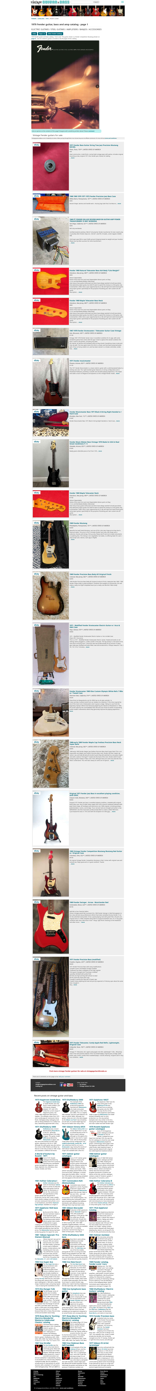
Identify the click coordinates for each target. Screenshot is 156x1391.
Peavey (80, 1384)
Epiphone (36, 1378)
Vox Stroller (49, 1345)
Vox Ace (41, 1278)
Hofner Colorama (48, 1183)
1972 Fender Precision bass (101, 1316)
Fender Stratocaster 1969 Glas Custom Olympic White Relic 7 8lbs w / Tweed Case (96, 692)
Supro (102, 1378)
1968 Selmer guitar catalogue (98, 1155)
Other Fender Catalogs (55, 34)
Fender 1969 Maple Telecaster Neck (84, 493)
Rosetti (101, 1134)
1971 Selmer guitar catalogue (71, 1155)
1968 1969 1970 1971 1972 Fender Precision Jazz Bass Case (93, 196)
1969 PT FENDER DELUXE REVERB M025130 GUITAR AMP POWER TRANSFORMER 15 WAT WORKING (95, 220)
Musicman (81, 1380)
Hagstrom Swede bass (53, 1102)
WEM (101, 1382)
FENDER (33, 18)
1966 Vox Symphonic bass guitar (74, 1290)
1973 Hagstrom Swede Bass (47, 1099)
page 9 (33, 38)
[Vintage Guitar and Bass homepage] (50, 2)
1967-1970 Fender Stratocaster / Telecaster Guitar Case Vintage (95, 331)
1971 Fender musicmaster (80, 361)
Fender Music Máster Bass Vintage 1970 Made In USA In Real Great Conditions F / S (94, 443)
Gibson (58, 1371)
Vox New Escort (78, 1264)
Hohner (58, 1385)
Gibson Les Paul (71, 1120)
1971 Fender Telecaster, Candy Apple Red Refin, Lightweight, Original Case (95, 1044)
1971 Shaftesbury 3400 (45, 1126)
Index (34, 34)
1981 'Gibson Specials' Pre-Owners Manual (47, 1236)
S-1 (45, 1259)
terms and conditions (111, 138)
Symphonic (76, 1293)
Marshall (80, 1376)
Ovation (80, 1382)
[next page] (97, 87)
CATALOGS (41, 18)
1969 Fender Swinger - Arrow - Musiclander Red (89, 902)
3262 (108, 1307)
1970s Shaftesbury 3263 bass (73, 1236)
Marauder (78, 1212)
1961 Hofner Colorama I (46, 1181)
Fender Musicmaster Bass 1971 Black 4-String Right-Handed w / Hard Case (96, 413)
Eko (34, 1376)
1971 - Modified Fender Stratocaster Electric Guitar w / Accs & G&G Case (95, 626)
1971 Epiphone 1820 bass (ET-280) (46, 1209)
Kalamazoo (81, 1373)
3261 (94, 1307)
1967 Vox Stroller (43, 1343)
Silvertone (103, 1376)
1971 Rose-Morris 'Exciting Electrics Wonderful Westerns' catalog (74, 1318)
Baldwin (35, 1373)
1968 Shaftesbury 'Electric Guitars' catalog (101, 1290)
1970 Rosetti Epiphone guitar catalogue (99, 1127)
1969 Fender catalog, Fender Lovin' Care (99, 1263)
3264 (110, 1302)
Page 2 (41, 34)
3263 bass (80, 1248)
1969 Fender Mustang (78, 523)
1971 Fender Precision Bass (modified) (85, 959)
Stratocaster (66, 1147)
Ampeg (35, 1371)
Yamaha (102, 1384)
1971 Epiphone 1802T (99, 1099)
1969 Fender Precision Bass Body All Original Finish (90, 574)
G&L (34, 1384)
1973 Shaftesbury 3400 (72, 1099)
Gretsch (58, 1375)
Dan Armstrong (38, 1375)
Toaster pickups (102, 1203)
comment (91, 131)
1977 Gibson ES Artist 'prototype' (99, 1344)
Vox (101, 1380)
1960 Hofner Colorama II (100, 1181)
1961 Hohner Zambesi (99, 1235)
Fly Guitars (83, 1084)
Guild (57, 1376)
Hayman (58, 1382)
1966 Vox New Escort (71, 1262)
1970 (47, 18)
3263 (92, 1309)
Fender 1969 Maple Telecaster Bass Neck (86, 300)
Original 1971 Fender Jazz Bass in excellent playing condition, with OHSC (95, 794)
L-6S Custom (53, 1259)
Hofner (58, 1384)
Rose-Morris (55, 1131)
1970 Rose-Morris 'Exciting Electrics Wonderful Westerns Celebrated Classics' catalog (47, 1319)
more (72, 158)
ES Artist (104, 1349)
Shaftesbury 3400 (75, 1103)
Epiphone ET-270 (102, 1105)
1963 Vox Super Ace (44, 1262)
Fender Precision (75, 1300)
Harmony (59, 1380)
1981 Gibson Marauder (72, 1208)
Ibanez (80, 1371)
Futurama (36, 1382)
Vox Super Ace (50, 1264)
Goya (57, 1373)
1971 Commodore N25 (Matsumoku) (72, 1182)
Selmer (58, 1185)
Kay (79, 1375)
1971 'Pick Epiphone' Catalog (98, 1209)
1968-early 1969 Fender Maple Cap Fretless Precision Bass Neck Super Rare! (95, 743)
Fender (35, 1380)
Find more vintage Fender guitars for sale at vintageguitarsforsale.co (78, 1071)
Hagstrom (59, 1378)
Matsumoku (82, 1107)
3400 (44, 1138)
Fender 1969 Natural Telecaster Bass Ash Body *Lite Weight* (94, 270)
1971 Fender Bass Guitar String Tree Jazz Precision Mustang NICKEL (94, 146)
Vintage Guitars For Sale (87, 1086)
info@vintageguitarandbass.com (45, 1084)
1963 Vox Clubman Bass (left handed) (73, 1344)
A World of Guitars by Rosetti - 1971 (45, 1155)
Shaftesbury (47, 1129)
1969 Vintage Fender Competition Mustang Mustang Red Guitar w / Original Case (96, 852)
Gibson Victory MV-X (79, 1129)
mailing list (38, 1086)
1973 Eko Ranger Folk (45, 1289)
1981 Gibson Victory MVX (73, 1126)
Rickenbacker (82, 1385)
